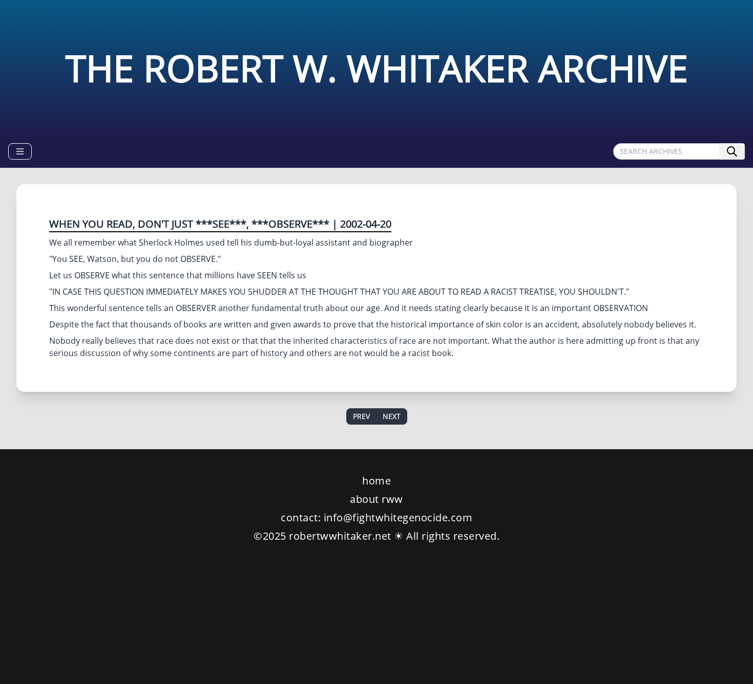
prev (361, 416)
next (392, 416)
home (376, 481)
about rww (376, 499)
